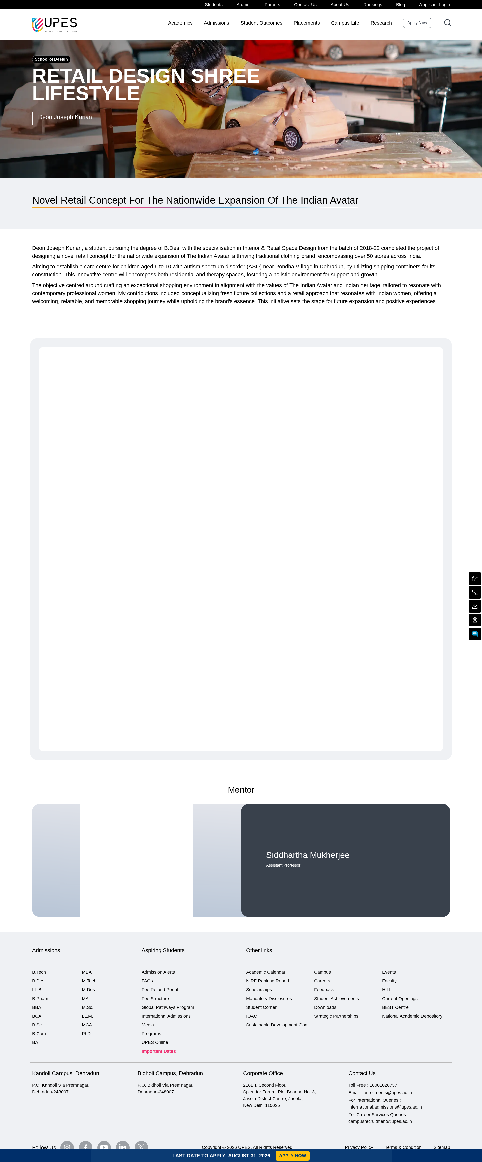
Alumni (244, 4)
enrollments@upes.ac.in (388, 1092)
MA (85, 998)
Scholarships (259, 989)
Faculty (389, 980)
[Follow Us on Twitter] (141, 1147)
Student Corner (261, 1007)
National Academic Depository (412, 1016)
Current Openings (400, 998)
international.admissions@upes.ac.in (385, 1107)
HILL (387, 989)
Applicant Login (434, 4)
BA (35, 1042)
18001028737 (383, 1085)
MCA (87, 1024)
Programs (151, 1033)
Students (214, 4)
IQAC (251, 1016)
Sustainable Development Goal (277, 1024)
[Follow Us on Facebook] (85, 1147)
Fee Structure (155, 998)
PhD (86, 1033)
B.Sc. (37, 1024)
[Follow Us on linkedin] (123, 1147)
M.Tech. (90, 980)
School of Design (51, 59)
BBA (36, 1007)
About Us (340, 4)
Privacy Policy (359, 1147)
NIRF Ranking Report (267, 980)
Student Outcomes (261, 23)
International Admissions (166, 1016)
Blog (400, 4)
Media (148, 1024)
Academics (180, 23)
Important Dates (159, 1051)
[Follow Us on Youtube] (104, 1147)
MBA (87, 972)
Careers (322, 980)
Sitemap (442, 1147)
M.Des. (89, 989)
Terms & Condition (403, 1147)
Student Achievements (336, 998)
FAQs (147, 980)
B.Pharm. (41, 998)
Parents (272, 4)
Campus (322, 972)
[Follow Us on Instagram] (67, 1147)
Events (389, 972)
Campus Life (345, 23)
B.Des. (39, 980)
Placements (307, 23)
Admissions (216, 23)
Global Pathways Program (168, 1007)
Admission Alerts (158, 972)
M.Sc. (87, 1007)
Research (381, 23)
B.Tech (39, 972)
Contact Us (305, 4)
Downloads (325, 1007)
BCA (36, 1016)
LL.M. (87, 1016)
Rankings (372, 4)
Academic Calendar (265, 972)
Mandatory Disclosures (269, 998)
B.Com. (39, 1033)
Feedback (324, 989)
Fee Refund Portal (160, 989)
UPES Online (155, 1042)
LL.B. (37, 989)
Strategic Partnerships (336, 1016)
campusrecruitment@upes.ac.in (380, 1121)
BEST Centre (395, 1007)
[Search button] (448, 23)
